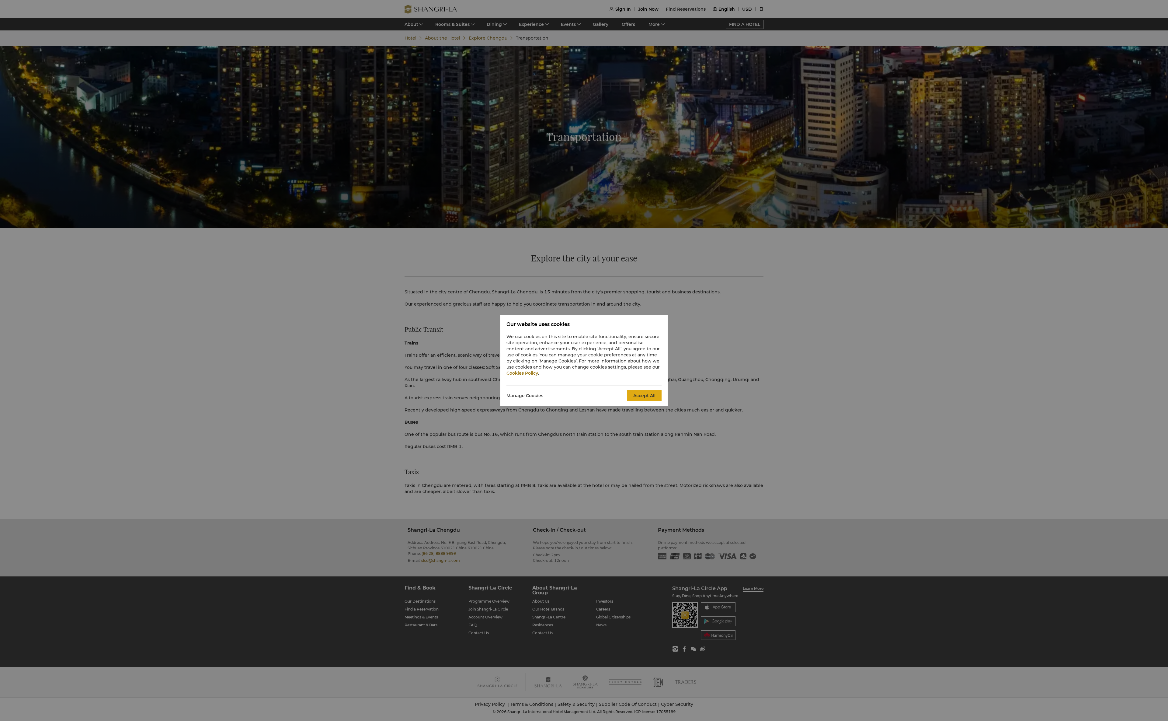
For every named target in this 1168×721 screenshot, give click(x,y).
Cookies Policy (522, 373)
